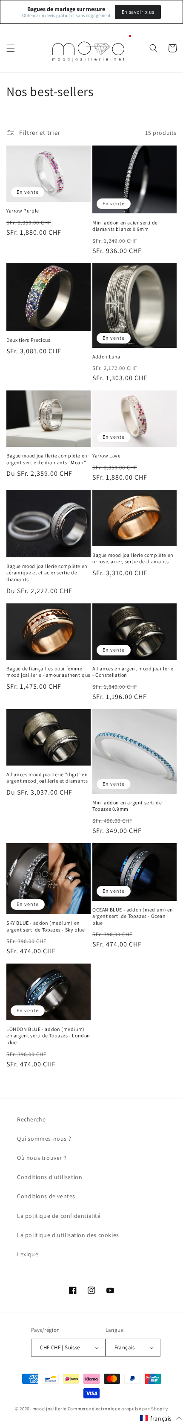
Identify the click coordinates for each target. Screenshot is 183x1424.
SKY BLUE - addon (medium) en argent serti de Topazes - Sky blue (45, 926)
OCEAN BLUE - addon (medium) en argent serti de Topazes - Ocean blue (132, 916)
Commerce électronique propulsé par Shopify (118, 1409)
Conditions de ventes (46, 1196)
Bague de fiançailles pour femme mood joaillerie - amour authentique (48, 672)
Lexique (27, 1254)
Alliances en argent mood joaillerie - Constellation (133, 672)
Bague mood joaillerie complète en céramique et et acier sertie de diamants (47, 572)
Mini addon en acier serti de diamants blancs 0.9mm (125, 226)
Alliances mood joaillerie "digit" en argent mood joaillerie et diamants (47, 777)
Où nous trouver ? (41, 1158)
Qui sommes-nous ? (44, 1138)
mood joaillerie (49, 1409)
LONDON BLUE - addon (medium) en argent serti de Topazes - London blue (48, 1035)
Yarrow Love (106, 455)
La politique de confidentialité (59, 1216)
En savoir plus (138, 12)
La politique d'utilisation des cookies (68, 1235)
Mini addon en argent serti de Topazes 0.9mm (127, 805)
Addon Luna (106, 356)
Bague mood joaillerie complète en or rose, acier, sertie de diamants (133, 558)
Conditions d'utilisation (49, 1177)
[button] (10, 48)
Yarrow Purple (22, 210)
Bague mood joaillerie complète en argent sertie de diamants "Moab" (47, 459)
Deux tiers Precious (28, 340)
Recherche (31, 1119)
